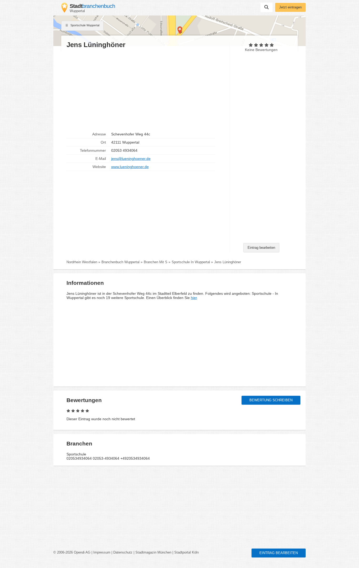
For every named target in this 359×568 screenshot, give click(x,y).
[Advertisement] (145, 89)
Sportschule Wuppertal (84, 25)
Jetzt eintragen (290, 7)
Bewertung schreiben (271, 400)
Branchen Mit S (155, 262)
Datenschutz (122, 552)
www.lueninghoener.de (130, 167)
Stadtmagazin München (153, 552)
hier (194, 298)
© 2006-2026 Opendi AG (71, 552)
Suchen (266, 7)
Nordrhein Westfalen (81, 262)
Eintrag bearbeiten (261, 248)
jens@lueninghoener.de (131, 158)
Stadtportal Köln (186, 552)
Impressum (101, 552)
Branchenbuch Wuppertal (120, 262)
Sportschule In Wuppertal (191, 262)
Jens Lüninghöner (227, 262)
